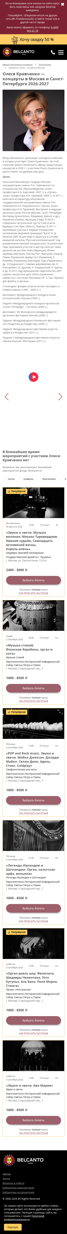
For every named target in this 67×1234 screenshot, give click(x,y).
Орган (11, 478)
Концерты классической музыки (18, 52)
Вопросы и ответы (13, 1183)
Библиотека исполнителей (18, 1192)
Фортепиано (49, 478)
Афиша (7, 1173)
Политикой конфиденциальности (24, 1217)
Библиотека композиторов (18, 1187)
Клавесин (29, 478)
